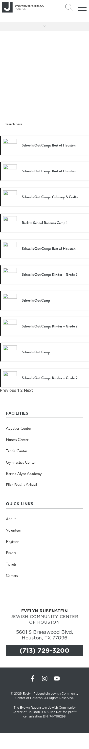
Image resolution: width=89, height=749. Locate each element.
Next (28, 390)
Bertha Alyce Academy (24, 473)
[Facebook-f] (32, 678)
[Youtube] (57, 678)
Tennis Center (16, 451)
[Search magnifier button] (82, 124)
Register (12, 541)
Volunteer (13, 530)
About (11, 519)
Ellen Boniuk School (21, 485)
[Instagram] (45, 678)
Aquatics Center (18, 428)
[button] (44, 26)
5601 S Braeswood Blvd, (44, 634)
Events (11, 553)
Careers (12, 575)
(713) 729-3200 (44, 650)
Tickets (11, 564)
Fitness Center (17, 439)
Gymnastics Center (21, 462)
